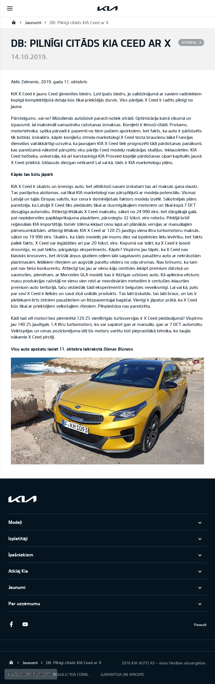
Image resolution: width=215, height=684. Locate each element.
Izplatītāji (18, 538)
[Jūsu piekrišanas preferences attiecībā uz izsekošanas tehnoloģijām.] (30, 674)
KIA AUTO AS (14, 22)
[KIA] (107, 8)
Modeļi (15, 522)
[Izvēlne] (9, 8)
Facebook (11, 624)
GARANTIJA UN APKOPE (122, 674)
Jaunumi (33, 22)
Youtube (25, 624)
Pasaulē (200, 625)
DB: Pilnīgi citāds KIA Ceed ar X (79, 22)
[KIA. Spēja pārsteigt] (22, 499)
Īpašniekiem (20, 554)
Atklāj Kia (18, 571)
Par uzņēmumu (24, 603)
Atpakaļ (189, 42)
